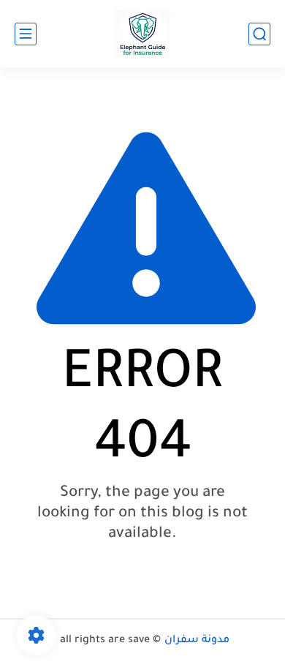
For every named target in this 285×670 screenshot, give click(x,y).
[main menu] (26, 34)
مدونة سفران (196, 641)
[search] (259, 34)
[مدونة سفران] (143, 34)
